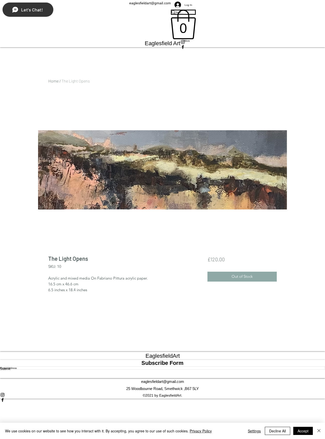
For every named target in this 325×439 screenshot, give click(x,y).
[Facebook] (162, 399)
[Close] (319, 431)
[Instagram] (162, 394)
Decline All (277, 430)
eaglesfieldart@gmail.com (162, 381)
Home (53, 80)
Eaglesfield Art (162, 43)
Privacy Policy (201, 430)
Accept (303, 430)
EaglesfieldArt (162, 356)
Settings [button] (254, 430)
